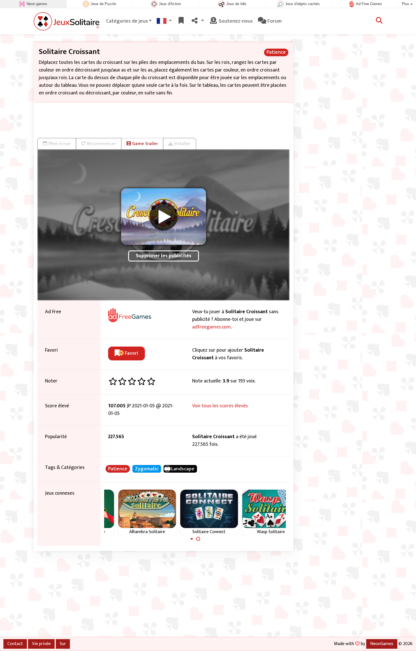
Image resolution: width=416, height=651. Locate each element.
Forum (274, 21)
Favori (131, 353)
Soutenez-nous (235, 21)
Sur (63, 643)
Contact (15, 643)
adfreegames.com (211, 327)
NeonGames (381, 643)
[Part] (197, 21)
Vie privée (41, 643)
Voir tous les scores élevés (220, 406)
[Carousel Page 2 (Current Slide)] (198, 539)
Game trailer (144, 143)
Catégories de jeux (127, 21)
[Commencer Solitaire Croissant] (163, 216)
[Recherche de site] (379, 21)
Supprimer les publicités (163, 256)
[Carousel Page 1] (192, 539)
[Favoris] (181, 21)
